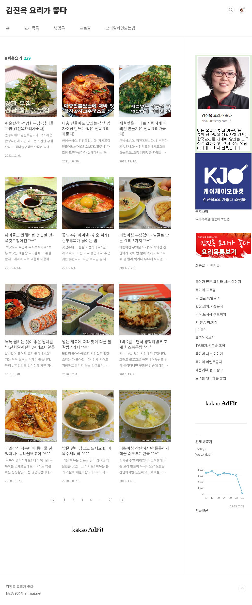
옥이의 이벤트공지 (208, 361)
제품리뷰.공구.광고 (209, 369)
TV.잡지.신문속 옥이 (210, 345)
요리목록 (31, 28)
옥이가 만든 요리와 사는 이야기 (218, 281)
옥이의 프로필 (205, 289)
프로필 (85, 28)
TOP (242, 588)
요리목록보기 (205, 337)
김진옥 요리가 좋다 (36, 10)
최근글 (200, 265)
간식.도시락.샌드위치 (210, 314)
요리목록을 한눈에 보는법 (212, 219)
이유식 (202, 329)
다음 (122, 500)
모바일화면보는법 (120, 28)
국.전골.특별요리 (207, 297)
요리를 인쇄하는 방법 (210, 378)
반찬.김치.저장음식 (209, 306)
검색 (231, 10)
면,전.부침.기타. (207, 322)
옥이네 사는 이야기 (209, 353)
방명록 (59, 28)
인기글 (215, 265)
